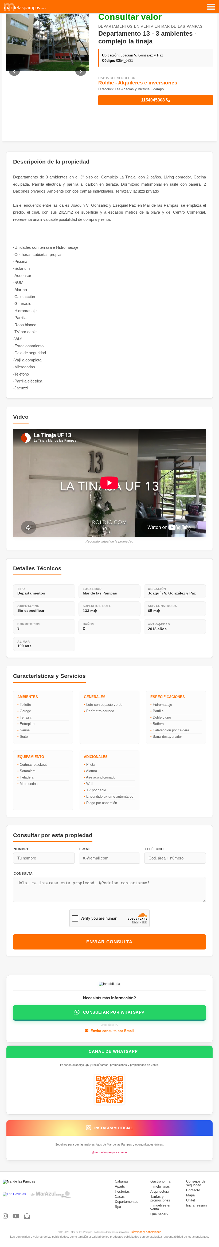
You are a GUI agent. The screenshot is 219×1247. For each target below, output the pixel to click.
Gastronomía (160, 1181)
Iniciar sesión (196, 1205)
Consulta (23, 873)
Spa (118, 1207)
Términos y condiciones (145, 1231)
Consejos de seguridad (195, 1183)
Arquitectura (159, 1191)
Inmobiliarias (160, 1186)
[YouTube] (16, 1216)
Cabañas (121, 1181)
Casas (120, 1197)
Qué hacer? (159, 1214)
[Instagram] (5, 1216)
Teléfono (154, 849)
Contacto (193, 1190)
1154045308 (153, 100)
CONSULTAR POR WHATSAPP (113, 1012)
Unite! (190, 1200)
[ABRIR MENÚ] (211, 4)
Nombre (21, 849)
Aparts (120, 1186)
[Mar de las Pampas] (25, 10)
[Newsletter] (27, 1216)
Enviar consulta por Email (112, 1031)
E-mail (85, 849)
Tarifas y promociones (160, 1198)
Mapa (190, 1195)
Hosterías (122, 1191)
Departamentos (126, 1202)
